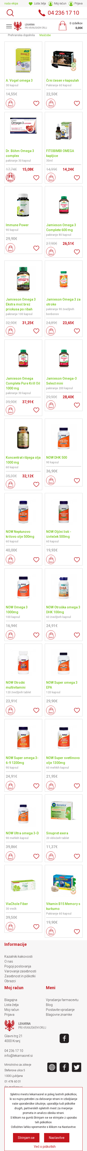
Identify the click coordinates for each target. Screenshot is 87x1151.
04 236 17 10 (13, 1051)
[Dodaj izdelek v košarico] (10, 103)
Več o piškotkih (45, 1146)
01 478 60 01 (12, 1081)
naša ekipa (11, 3)
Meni (9, 26)
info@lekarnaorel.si (18, 1055)
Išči (10, 13)
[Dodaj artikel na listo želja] (36, 103)
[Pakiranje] (10, 177)
